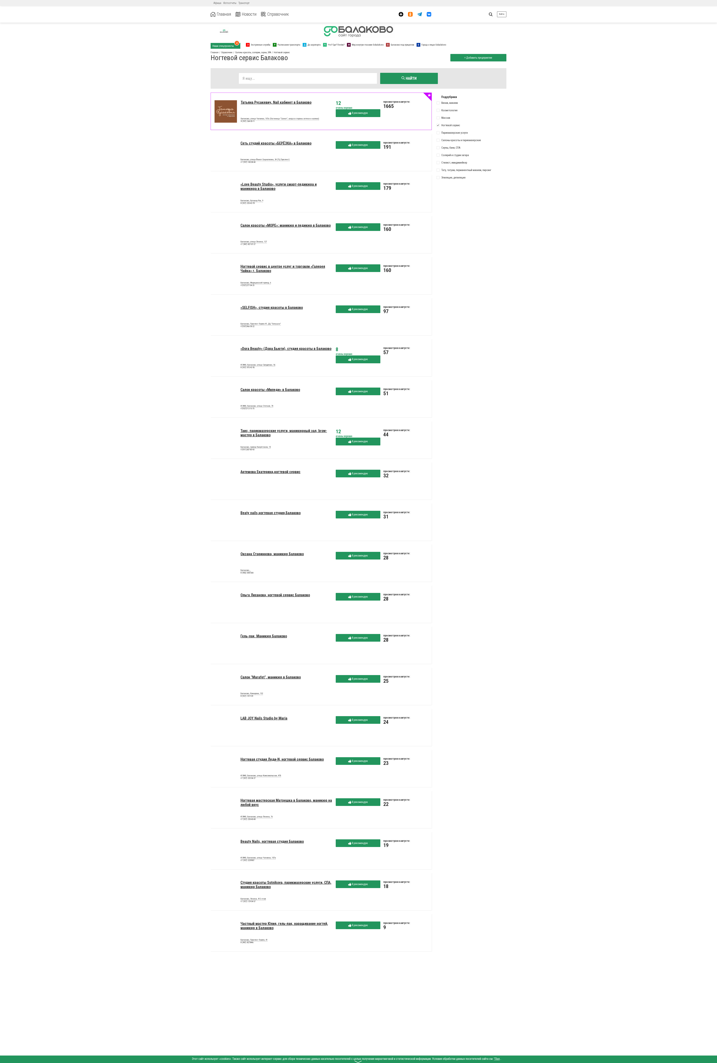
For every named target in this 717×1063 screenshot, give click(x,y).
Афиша (217, 2)
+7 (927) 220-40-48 (247, 819)
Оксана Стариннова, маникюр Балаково (272, 554)
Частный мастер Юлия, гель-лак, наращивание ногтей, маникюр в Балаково (284, 925)
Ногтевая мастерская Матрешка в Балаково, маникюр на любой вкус (286, 802)
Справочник (278, 14)
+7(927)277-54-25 (247, 285)
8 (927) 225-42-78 (247, 203)
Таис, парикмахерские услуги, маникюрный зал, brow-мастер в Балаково (283, 432)
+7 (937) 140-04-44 (247, 162)
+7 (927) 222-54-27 (247, 778)
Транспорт (243, 2)
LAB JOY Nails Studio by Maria (263, 718)
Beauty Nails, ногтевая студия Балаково (272, 841)
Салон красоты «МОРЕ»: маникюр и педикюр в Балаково (285, 225)
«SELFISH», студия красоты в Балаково (271, 307)
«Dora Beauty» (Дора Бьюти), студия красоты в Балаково (285, 348)
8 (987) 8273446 (246, 942)
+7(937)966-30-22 (247, 326)
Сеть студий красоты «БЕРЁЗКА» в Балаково (275, 143)
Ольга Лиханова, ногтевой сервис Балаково (275, 595)
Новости (249, 14)
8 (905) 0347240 (246, 573)
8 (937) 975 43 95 (247, 367)
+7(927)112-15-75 (247, 408)
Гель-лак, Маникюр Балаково (263, 636)
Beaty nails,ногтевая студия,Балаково (270, 513)
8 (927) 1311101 (246, 696)
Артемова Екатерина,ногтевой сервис (270, 472)
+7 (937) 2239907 (247, 860)
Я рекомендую (359, 112)
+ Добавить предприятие (478, 57)
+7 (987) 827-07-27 (247, 244)
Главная (224, 14)
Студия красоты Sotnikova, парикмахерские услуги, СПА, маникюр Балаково (285, 884)
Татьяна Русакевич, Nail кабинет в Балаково (276, 102)
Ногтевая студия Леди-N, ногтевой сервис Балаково (282, 759)
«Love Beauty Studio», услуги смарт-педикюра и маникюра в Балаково (278, 186)
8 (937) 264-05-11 (248, 121)
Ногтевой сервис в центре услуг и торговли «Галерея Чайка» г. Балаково (282, 268)
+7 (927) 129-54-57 (247, 901)
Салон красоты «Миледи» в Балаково (270, 389)
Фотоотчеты (229, 2)
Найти (411, 78)
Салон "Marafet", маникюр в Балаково (270, 677)
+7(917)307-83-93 (247, 449)
